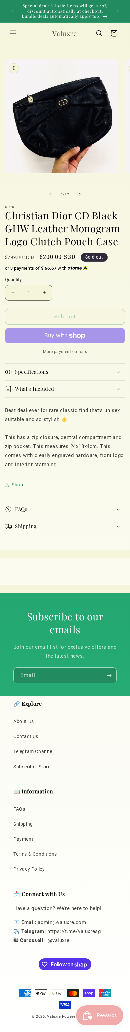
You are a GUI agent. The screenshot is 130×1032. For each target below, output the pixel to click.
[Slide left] (50, 194)
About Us (23, 721)
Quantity (13, 279)
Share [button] (18, 484)
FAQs (19, 809)
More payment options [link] (65, 351)
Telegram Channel (33, 751)
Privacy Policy (29, 869)
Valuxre (54, 1016)
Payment (23, 839)
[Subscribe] (109, 675)
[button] (13, 33)
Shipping (23, 824)
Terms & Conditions (35, 854)
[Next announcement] (117, 11)
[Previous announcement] (12, 11)
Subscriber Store (32, 766)
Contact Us (25, 736)
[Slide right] (79, 194)
